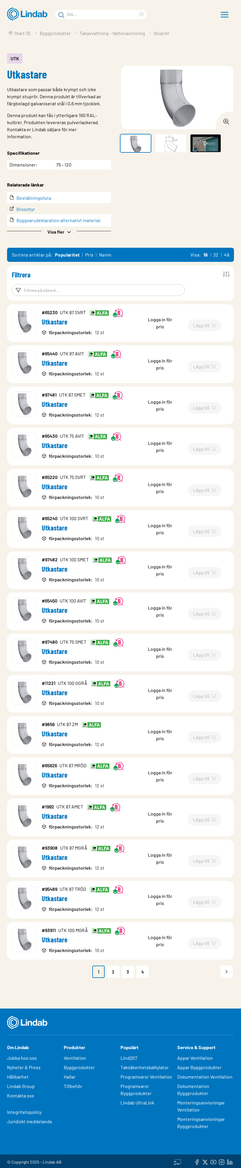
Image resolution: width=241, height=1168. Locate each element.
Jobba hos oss (22, 1058)
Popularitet (67, 254)
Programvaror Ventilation (146, 1076)
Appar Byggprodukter (199, 1067)
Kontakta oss (20, 1095)
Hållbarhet (18, 1076)
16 (205, 254)
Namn (105, 254)
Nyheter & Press (24, 1067)
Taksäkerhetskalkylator (144, 1067)
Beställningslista (33, 198)
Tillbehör (73, 1086)
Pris (89, 254)
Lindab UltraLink (137, 1102)
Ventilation (75, 1058)
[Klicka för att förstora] (224, 120)
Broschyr (25, 209)
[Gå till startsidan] (28, 14)
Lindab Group (21, 1086)
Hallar (70, 1076)
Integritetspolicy (24, 1112)
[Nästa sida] (226, 972)
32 (216, 254)
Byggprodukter (79, 1067)
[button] (59, 231)
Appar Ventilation (195, 1058)
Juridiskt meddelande (29, 1121)
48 (226, 254)
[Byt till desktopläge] (177, 1161)
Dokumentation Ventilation (204, 1076)
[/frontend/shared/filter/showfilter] (226, 274)
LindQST (129, 1058)
